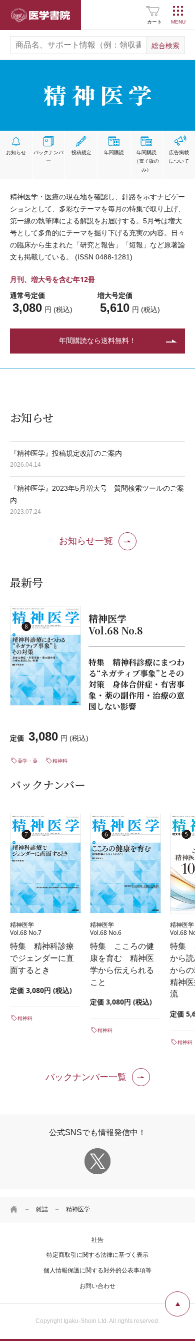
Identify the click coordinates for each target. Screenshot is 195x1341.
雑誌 (42, 1209)
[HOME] (14, 1209)
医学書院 (40, 15)
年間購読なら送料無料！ (97, 341)
